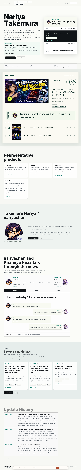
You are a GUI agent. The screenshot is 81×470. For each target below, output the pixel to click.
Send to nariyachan (51, 37)
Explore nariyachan (50, 40)
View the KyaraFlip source (46, 238)
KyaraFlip (15, 286)
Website (59, 290)
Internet (37, 290)
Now (15, 1)
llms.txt (75, 466)
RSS (15, 392)
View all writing (8, 392)
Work (19, 1)
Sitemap (71, 466)
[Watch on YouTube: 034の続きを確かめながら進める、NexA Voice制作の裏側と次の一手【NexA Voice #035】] (27, 91)
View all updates (7, 458)
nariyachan (24, 1)
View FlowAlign (33, 173)
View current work (10, 57)
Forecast (16, 4)
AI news (15, 290)
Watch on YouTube (58, 106)
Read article (8, 387)
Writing (29, 1)
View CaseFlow (58, 175)
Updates (21, 4)
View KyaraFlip (8, 173)
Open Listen (8, 196)
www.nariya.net (8, 3)
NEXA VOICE (9, 76)
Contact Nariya (20, 57)
